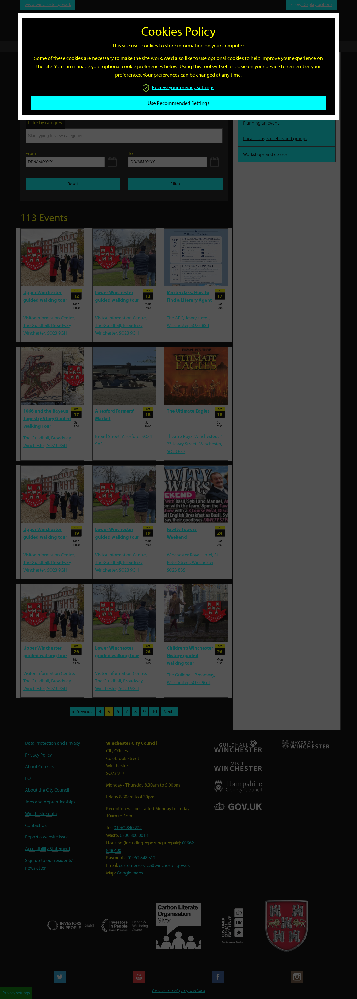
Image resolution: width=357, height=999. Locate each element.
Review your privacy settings (183, 87)
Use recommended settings (178, 103)
